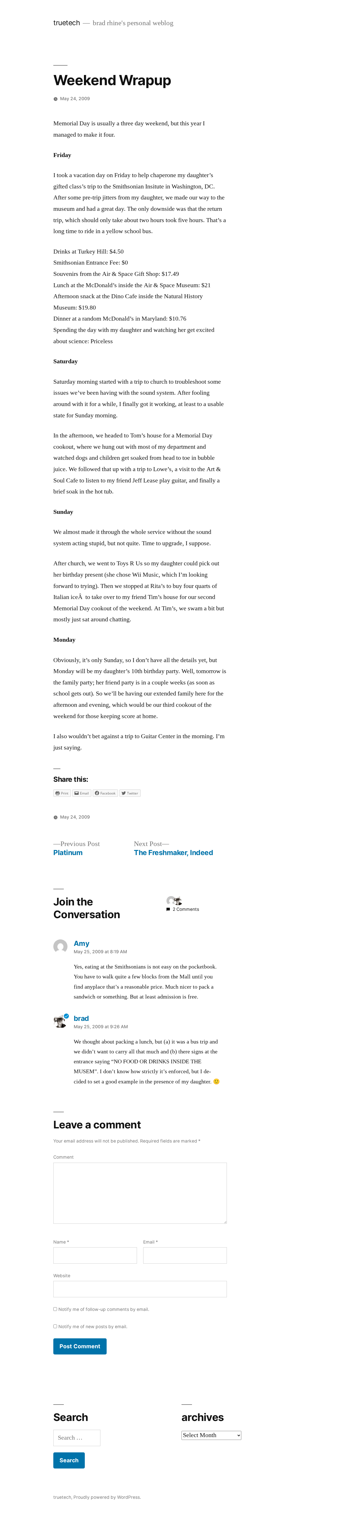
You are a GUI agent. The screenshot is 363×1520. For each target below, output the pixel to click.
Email (150, 1242)
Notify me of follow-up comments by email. (103, 1309)
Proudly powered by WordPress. (107, 1497)
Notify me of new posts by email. (92, 1326)
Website (61, 1275)
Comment (63, 1157)
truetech (66, 22)
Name (61, 1242)
